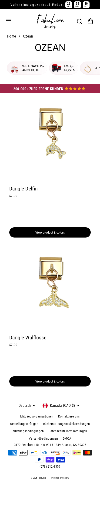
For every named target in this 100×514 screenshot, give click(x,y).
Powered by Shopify (60, 478)
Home (11, 36)
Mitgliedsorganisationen (36, 416)
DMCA (67, 438)
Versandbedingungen (43, 438)
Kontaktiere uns (69, 416)
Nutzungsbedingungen (28, 431)
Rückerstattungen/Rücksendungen (66, 424)
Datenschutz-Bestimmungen (68, 431)
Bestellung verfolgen (24, 424)
